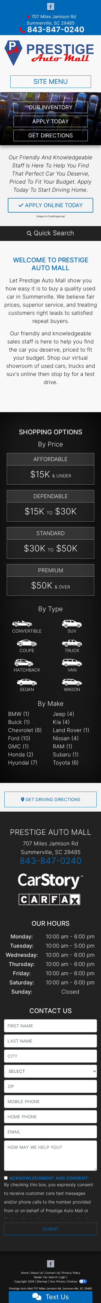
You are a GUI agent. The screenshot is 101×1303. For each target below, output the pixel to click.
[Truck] (72, 646)
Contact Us (52, 1272)
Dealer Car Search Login (49, 1277)
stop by (60, 374)
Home (25, 1272)
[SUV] (72, 627)
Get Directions (50, 135)
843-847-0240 (55, 29)
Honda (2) (20, 754)
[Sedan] (27, 685)
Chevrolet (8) (25, 730)
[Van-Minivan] (72, 666)
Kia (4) (61, 722)
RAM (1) (62, 746)
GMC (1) (18, 746)
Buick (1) (19, 722)
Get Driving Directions (52, 799)
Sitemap (42, 1281)
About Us (37, 1272)
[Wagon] (72, 685)
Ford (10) (19, 738)
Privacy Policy (71, 1272)
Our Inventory (50, 107)
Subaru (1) (66, 754)
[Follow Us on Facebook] (50, 7)
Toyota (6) (66, 762)
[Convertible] (27, 627)
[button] (50, 233)
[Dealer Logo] (50, 53)
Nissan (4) (66, 738)
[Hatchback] (27, 666)
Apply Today (50, 121)
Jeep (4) (63, 714)
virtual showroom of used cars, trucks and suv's (50, 366)
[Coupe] (27, 646)
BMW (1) (18, 714)
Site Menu (50, 81)
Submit (51, 1229)
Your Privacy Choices (64, 1281)
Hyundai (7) (22, 762)
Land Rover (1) (71, 730)
